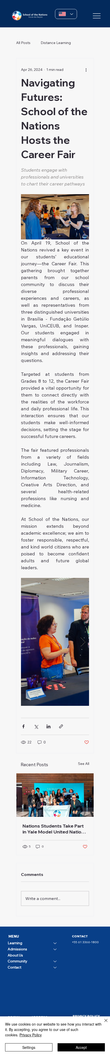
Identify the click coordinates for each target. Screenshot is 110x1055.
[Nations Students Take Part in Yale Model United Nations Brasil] (55, 795)
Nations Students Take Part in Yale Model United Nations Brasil (55, 829)
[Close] (103, 1023)
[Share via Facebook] (23, 726)
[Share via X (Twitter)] (36, 726)
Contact (14, 967)
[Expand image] (55, 642)
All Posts (23, 42)
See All (83, 763)
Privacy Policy (30, 1034)
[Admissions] (55, 949)
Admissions (17, 949)
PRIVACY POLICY (86, 1016)
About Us (15, 955)
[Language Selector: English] (66, 14)
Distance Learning (56, 42)
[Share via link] (61, 726)
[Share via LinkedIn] (48, 726)
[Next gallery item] (83, 642)
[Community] (55, 961)
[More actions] (86, 70)
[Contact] (55, 967)
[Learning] (55, 943)
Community (17, 961)
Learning (15, 943)
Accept (81, 1047)
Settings (28, 1047)
